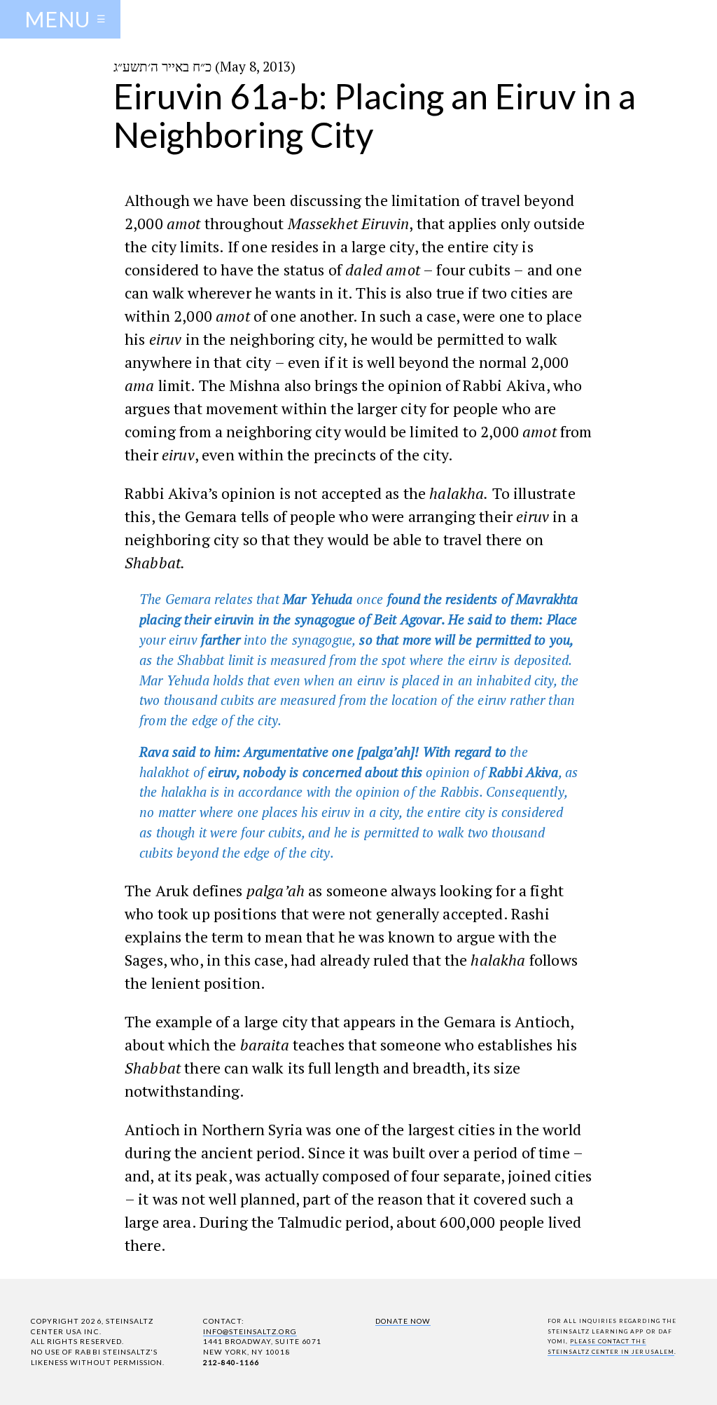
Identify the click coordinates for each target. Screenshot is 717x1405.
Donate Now (403, 1321)
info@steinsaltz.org (250, 1331)
